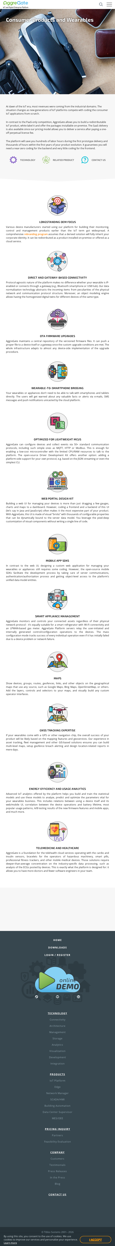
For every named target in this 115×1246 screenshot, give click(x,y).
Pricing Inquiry (57, 1129)
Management (57, 1032)
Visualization (57, 1051)
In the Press (57, 1177)
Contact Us (99, 159)
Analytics (57, 1044)
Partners (57, 1135)
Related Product (63, 159)
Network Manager (57, 1093)
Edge (58, 1087)
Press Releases (57, 1171)
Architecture (57, 1026)
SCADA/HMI (57, 1099)
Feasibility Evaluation (57, 1141)
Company (57, 1152)
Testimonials (57, 1165)
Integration (57, 1063)
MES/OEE (57, 1118)
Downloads (57, 947)
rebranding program (36, 234)
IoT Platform (57, 1080)
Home (57, 940)
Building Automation (57, 1105)
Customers (57, 1158)
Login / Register (57, 955)
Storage (57, 1038)
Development (57, 1057)
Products (57, 1074)
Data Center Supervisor (57, 1112)
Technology (27, 159)
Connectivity (57, 1019)
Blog (57, 1183)
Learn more (10, 1243)
